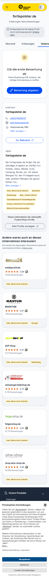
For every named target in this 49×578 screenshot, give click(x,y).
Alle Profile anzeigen (23, 226)
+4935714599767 (18, 118)
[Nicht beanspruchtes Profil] (8, 29)
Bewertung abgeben (26, 90)
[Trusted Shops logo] (24, 7)
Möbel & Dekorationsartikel (18, 208)
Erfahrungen (28, 43)
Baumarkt (36, 191)
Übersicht (10, 43)
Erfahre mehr (27, 248)
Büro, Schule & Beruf (28, 195)
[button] (7, 7)
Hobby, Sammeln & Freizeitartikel (20, 204)
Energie (35, 323)
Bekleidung (11, 195)
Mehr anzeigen (17, 131)
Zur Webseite (23, 140)
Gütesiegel (11, 499)
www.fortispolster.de (19, 123)
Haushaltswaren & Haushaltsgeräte (21, 199)
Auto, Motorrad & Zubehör (17, 191)
